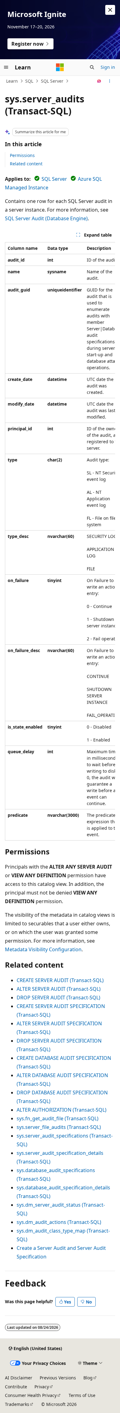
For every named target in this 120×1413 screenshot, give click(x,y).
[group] (60, 541)
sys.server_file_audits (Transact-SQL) (59, 1127)
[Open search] (92, 67)
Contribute (16, 1387)
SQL (29, 81)
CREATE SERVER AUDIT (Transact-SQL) (60, 980)
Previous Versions (58, 1378)
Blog (88, 1378)
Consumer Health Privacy (31, 1395)
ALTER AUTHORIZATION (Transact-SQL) (61, 1109)
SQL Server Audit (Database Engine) (46, 218)
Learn (12, 81)
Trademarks (17, 1404)
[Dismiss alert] (110, 10)
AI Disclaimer (18, 1378)
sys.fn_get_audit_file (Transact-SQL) (57, 1118)
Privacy (41, 1387)
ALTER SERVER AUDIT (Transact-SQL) (59, 988)
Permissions (22, 155)
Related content (26, 164)
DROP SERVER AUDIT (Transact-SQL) (58, 997)
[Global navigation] (6, 67)
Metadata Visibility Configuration (43, 949)
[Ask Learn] (99, 81)
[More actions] (109, 81)
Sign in (108, 67)
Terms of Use (82, 1395)
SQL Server (52, 81)
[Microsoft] (60, 67)
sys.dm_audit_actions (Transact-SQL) (59, 1222)
